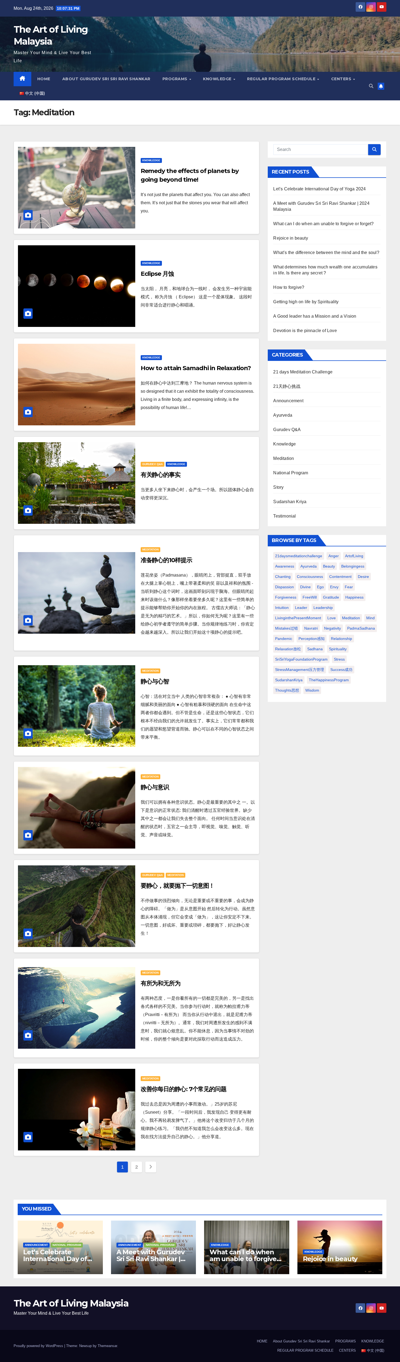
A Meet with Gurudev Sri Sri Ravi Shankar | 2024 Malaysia (150, 1259)
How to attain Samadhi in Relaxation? (196, 368)
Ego (320, 587)
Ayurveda (282, 415)
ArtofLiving (354, 556)
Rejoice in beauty (290, 238)
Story (278, 487)
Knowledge (151, 160)
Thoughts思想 (287, 690)
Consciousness (310, 576)
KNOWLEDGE (218, 78)
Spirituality (338, 649)
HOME (43, 78)
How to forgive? (288, 287)
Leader (301, 607)
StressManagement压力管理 (299, 669)
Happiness (354, 597)
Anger (333, 556)
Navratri (311, 628)
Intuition (282, 607)
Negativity (332, 628)
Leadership (323, 607)
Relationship (341, 638)
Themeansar (107, 1346)
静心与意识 (155, 787)
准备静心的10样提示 (166, 560)
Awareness (284, 566)
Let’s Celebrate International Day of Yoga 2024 (319, 189)
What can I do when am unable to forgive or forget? (323, 223)
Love (331, 618)
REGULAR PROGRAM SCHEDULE (282, 78)
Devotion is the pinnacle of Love (305, 330)
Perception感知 (312, 638)
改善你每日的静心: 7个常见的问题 (183, 1089)
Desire (363, 576)
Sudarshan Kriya (289, 501)
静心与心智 (155, 681)
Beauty (329, 566)
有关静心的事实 (160, 474)
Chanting (283, 576)
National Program (290, 472)
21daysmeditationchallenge (298, 556)
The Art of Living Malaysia (71, 1303)
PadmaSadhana (361, 628)
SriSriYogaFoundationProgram (301, 659)
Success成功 (341, 669)
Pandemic (283, 638)
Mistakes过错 (286, 628)
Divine (305, 587)
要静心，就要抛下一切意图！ (178, 885)
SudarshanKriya (289, 680)
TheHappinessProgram (329, 680)
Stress (339, 659)
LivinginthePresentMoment (298, 618)
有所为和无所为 (160, 983)
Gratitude (331, 597)
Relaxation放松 (288, 649)
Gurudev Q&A (152, 464)
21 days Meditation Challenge (303, 372)
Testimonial (284, 516)
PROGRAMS (175, 78)
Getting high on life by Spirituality (306, 301)
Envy (334, 587)
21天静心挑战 (286, 386)
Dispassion (284, 587)
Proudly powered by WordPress (39, 1346)
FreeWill (310, 597)
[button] (371, 86)
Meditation (150, 549)
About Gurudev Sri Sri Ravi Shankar (106, 78)
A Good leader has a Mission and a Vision (314, 316)
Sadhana (315, 649)
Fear (349, 587)
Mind (370, 618)
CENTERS (342, 78)
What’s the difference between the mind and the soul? (326, 252)
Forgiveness (285, 597)
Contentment (340, 576)
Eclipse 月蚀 (157, 273)
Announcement (288, 400)
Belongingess (352, 566)
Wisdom (312, 690)
